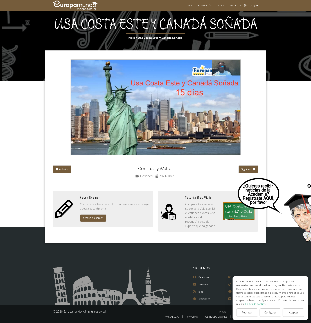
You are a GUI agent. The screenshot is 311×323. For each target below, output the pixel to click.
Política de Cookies (255, 304)
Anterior (63, 169)
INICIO (189, 5)
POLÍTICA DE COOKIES (215, 316)
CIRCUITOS (235, 5)
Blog (201, 291)
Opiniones (204, 298)
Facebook (204, 277)
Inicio (131, 37)
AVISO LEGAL (172, 316)
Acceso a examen (93, 218)
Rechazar (247, 312)
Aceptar (293, 312)
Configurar (270, 312)
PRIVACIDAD (191, 316)
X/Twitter (203, 284)
